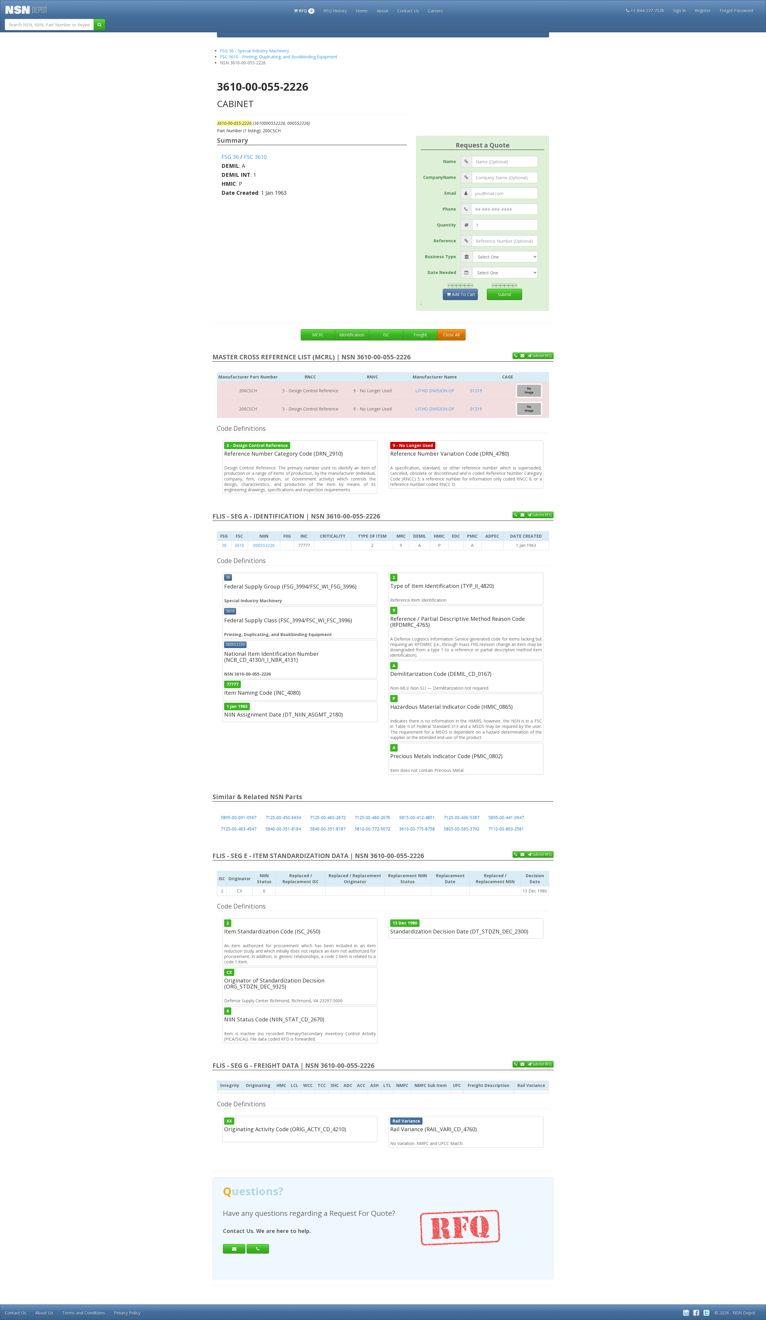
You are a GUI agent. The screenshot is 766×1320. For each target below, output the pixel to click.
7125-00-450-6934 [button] (283, 817)
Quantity (446, 225)
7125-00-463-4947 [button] (238, 829)
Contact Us (408, 10)
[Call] (258, 1249)
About (382, 10)
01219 (476, 390)
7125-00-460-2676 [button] (372, 817)
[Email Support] (522, 355)
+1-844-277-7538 (647, 10)
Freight (420, 334)
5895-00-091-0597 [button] (238, 817)
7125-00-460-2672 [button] (328, 817)
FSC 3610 (255, 156)
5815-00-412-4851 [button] (417, 817)
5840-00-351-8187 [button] (328, 829)
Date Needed (442, 272)
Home (362, 10)
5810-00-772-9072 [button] (372, 829)
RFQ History (335, 10)
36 (224, 545)
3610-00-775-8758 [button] (417, 829)
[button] (304, 10)
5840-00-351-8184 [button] (283, 829)
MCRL (318, 334)
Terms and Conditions (83, 1313)
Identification (351, 334)
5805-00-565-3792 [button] (461, 829)
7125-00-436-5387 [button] (461, 817)
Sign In (679, 10)
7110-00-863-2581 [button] (506, 829)
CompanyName (439, 177)
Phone (449, 209)
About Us (44, 1313)
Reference (445, 241)
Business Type (440, 256)
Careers (435, 10)
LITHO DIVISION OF (434, 390)
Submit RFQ (541, 355)
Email (450, 193)
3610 (239, 545)
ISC (386, 334)
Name (449, 161)
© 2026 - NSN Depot (735, 1313)
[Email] (234, 1249)
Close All (451, 334)
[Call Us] (516, 355)
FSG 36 (230, 156)
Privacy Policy (127, 1313)
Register (703, 10)
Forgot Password (736, 10)
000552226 (264, 545)
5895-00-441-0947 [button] (506, 817)
